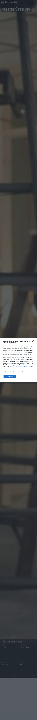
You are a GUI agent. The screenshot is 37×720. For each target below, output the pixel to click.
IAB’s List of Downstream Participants (20, 366)
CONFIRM (9, 376)
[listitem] (18, 372)
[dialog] (18, 360)
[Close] (33, 341)
